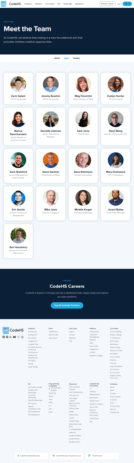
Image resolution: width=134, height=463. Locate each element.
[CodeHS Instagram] (7, 337)
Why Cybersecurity (76, 392)
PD (29, 384)
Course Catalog (115, 332)
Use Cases (73, 328)
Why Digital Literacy (73, 399)
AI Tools (92, 352)
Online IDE (32, 338)
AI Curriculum (115, 373)
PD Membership (34, 415)
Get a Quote (53, 338)
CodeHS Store (97, 456)
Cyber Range (33, 367)
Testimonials (73, 415)
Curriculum (114, 328)
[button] (29, 4)
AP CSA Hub (114, 369)
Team (66, 58)
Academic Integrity (96, 356)
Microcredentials (34, 412)
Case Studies (74, 408)
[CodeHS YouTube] (14, 337)
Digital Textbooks (116, 366)
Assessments (94, 401)
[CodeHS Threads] (22, 337)
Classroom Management (94, 336)
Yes (91, 422)
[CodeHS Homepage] (12, 4)
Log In (119, 4)
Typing (30, 364)
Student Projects (75, 436)
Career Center (74, 439)
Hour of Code (115, 357)
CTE (70, 341)
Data (91, 343)
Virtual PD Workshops (32, 396)
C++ (50, 406)
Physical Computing (94, 411)
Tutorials (113, 363)
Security (113, 409)
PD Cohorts (32, 403)
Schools (72, 335)
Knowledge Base (75, 429)
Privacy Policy (115, 406)
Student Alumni (74, 442)
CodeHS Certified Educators (30, 456)
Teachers (72, 338)
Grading (92, 340)
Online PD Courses (35, 387)
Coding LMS (32, 335)
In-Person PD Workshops (32, 391)
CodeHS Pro (32, 341)
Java (50, 399)
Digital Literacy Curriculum (115, 377)
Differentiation (95, 395)
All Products (32, 332)
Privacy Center (115, 397)
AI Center (113, 400)
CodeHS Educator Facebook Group (68, 456)
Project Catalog (115, 335)
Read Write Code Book (75, 425)
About (57, 58)
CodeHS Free (33, 344)
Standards (114, 354)
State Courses (115, 347)
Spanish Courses (116, 351)
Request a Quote (107, 4)
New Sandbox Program (56, 389)
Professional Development (33, 356)
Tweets (71, 418)
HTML (51, 403)
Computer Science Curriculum (34, 348)
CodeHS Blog (74, 421)
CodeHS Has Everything (94, 385)
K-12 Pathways (115, 338)
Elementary (114, 344)
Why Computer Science (74, 388)
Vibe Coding (94, 418)
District (71, 332)
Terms (112, 403)
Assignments (94, 332)
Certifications (33, 352)
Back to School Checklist (74, 404)
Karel (50, 412)
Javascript (52, 393)
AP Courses (114, 341)
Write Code (94, 346)
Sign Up (127, 4)
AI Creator (31, 361)
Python (51, 396)
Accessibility (114, 412)
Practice (113, 360)
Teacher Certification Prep (34, 408)
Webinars (72, 432)
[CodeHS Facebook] (4, 337)
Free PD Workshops (35, 400)
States (71, 412)
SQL (50, 409)
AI (90, 388)
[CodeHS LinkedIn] (10, 337)
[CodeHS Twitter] (18, 337)
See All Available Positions (67, 305)
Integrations (94, 349)
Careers (76, 58)
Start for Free (53, 335)
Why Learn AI (74, 395)
